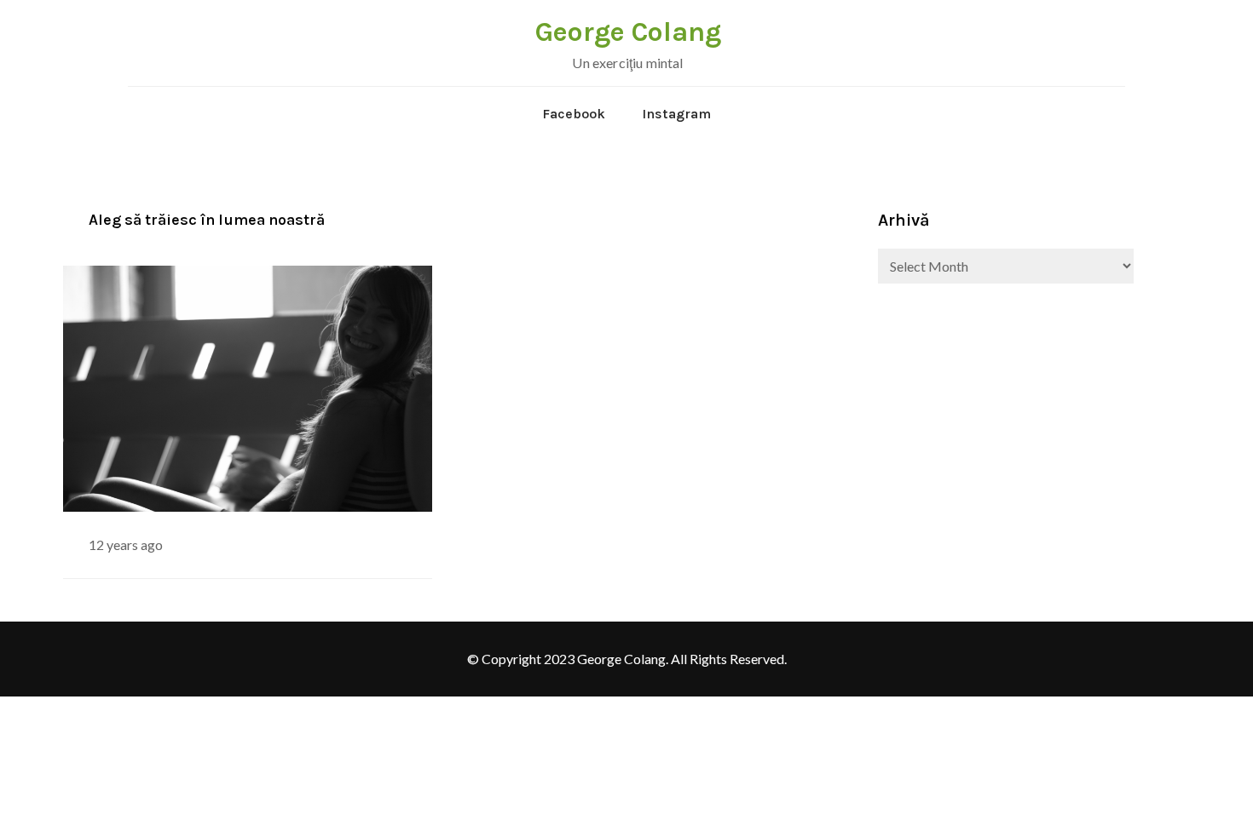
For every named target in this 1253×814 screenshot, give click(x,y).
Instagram (676, 114)
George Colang (628, 32)
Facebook (573, 114)
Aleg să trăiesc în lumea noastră (207, 219)
